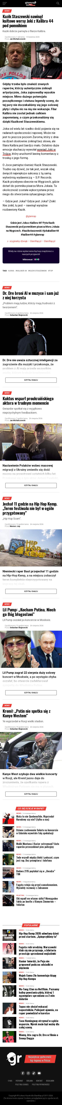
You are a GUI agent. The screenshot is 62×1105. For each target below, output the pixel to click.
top (51, 271)
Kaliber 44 (22, 271)
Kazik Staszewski (38, 271)
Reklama (30, 1080)
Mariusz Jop (15, 526)
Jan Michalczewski (17, 39)
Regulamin (50, 1080)
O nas (10, 1080)
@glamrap (31, 216)
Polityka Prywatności (40, 1084)
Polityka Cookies (22, 1084)
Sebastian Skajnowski (19, 315)
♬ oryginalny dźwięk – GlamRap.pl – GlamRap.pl (31, 241)
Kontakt (39, 1080)
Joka (11, 271)
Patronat (19, 1080)
